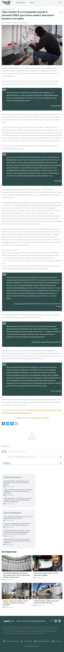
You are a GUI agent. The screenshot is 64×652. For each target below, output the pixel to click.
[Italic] (11, 457)
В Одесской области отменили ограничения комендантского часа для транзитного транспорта (18, 491)
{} (30, 457)
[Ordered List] (19, 457)
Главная (4, 9)
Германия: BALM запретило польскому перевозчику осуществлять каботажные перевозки (17, 541)
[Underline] (14, 457)
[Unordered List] (21, 457)
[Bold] (9, 457)
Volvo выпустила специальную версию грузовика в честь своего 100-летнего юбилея (16, 482)
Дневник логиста (20, 2)
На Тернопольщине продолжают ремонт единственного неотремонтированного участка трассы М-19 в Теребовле (17, 532)
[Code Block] (25, 457)
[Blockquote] (23, 457)
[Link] (28, 457)
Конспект (31, 2)
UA (61, 12)
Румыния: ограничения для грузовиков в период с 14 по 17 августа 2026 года (17, 524)
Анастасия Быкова (22, 22)
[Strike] (16, 457)
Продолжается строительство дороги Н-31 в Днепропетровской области (18, 517)
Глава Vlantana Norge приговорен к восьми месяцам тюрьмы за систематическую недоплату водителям (18, 500)
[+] (32, 457)
